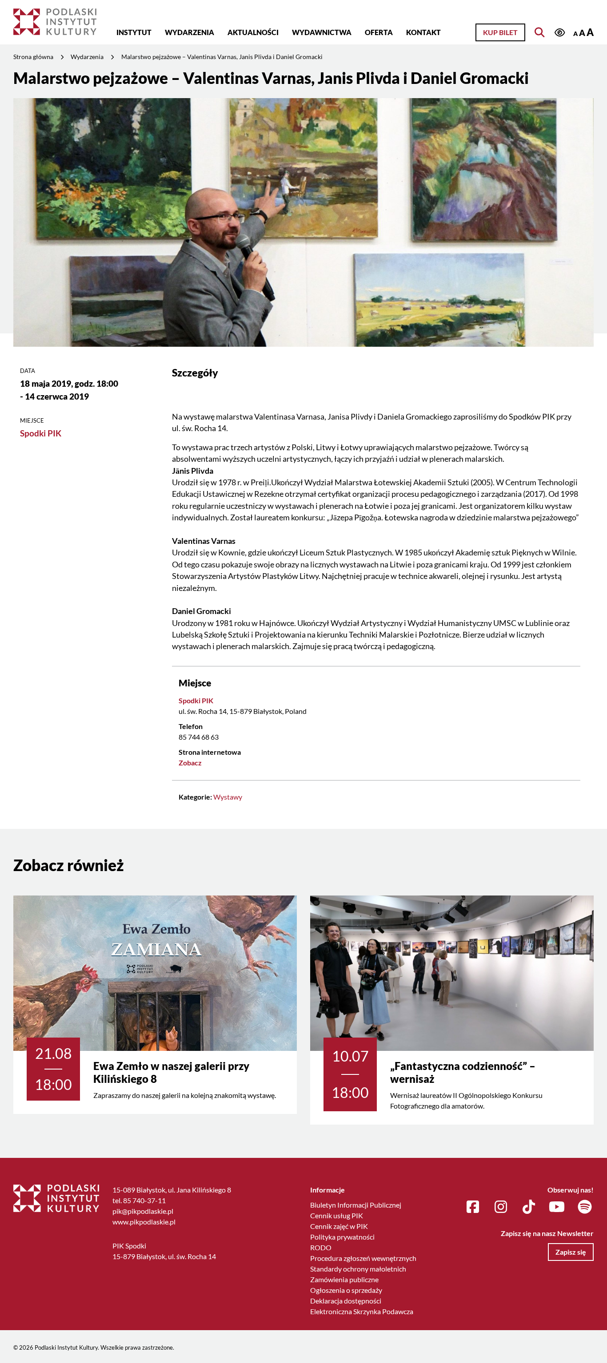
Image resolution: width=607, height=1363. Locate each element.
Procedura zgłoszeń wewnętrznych (363, 1258)
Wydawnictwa (321, 32)
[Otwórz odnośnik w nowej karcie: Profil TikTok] (529, 1207)
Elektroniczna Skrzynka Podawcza (361, 1311)
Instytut (134, 32)
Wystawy (227, 796)
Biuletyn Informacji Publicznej (355, 1205)
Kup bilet (500, 32)
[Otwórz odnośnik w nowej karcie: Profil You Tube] (557, 1207)
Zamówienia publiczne (344, 1279)
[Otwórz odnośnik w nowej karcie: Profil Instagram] (501, 1207)
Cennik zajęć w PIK (339, 1226)
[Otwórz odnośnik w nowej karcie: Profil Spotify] (585, 1207)
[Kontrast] (559, 33)
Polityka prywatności (342, 1236)
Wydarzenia (189, 32)
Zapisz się (570, 1252)
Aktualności (253, 32)
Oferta (379, 32)
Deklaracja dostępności (345, 1300)
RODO (320, 1247)
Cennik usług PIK (336, 1215)
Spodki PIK (40, 433)
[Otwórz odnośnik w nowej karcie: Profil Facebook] (473, 1207)
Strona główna (33, 56)
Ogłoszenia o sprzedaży (346, 1290)
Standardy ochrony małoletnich (358, 1268)
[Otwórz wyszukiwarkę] (539, 32)
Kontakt (423, 32)
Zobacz (190, 762)
